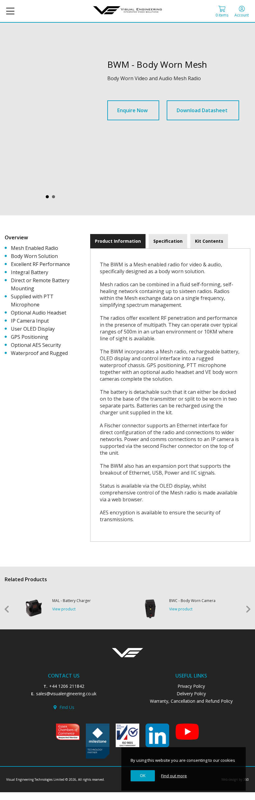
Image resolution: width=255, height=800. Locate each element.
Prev (7, 609)
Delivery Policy (191, 694)
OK (143, 775)
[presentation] (118, 241)
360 (246, 779)
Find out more (174, 776)
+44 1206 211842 (66, 686)
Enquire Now (132, 110)
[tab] (118, 241)
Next (248, 609)
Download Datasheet (202, 110)
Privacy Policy (191, 686)
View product (64, 609)
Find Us (65, 707)
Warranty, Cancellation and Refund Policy (191, 701)
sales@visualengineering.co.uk (66, 694)
